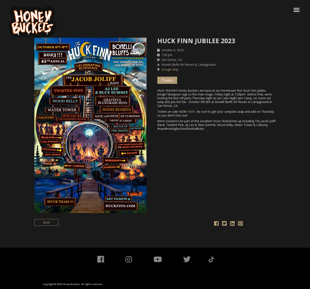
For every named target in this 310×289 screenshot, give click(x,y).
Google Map (170, 69)
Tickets (167, 80)
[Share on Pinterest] (240, 224)
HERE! (191, 112)
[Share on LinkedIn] (232, 224)
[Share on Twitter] (224, 224)
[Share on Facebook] (216, 224)
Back (46, 222)
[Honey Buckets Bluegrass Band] (32, 22)
